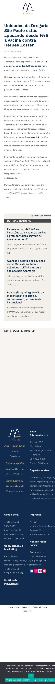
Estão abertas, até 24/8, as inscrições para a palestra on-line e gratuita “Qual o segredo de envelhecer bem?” (26, 234)
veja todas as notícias (41, 215)
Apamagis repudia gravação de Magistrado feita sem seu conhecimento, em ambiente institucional (25, 297)
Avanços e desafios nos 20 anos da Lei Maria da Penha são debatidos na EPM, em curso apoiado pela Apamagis (26, 266)
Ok (31, 675)
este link (35, 137)
